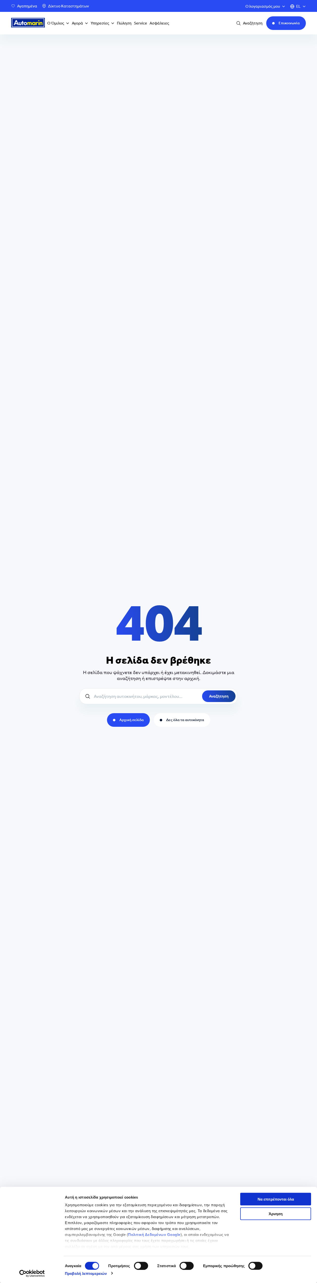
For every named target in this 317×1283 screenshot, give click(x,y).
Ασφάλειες (159, 23)
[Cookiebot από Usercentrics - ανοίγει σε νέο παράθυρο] (32, 1273)
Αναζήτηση (219, 696)
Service (140, 23)
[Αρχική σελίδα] (28, 23)
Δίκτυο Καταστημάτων (68, 6)
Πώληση (124, 23)
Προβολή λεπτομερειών (86, 1273)
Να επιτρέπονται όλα (276, 1199)
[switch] (141, 1266)
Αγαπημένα (27, 6)
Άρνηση (276, 1213)
